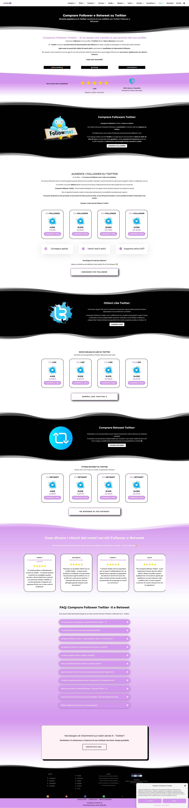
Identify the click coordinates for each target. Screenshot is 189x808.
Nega (174, 801)
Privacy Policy (165, 805)
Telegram (120, 3)
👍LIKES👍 (94, 67)
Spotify (110, 3)
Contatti (178, 3)
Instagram (71, 3)
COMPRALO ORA (52, 234)
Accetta (150, 801)
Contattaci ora (94, 747)
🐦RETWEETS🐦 (132, 67)
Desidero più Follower (94, 272)
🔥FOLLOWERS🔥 (57, 67)
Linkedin (139, 3)
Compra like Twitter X (94, 397)
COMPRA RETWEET (116, 445)
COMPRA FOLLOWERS (117, 146)
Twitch (130, 3)
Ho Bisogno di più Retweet (94, 511)
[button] (185, 786)
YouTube (101, 3)
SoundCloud (150, 3)
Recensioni (170, 3)
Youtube (52, 781)
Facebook (90, 3)
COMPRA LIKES (117, 324)
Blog (78, 788)
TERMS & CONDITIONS (105, 799)
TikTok (81, 3)
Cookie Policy (157, 805)
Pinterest (80, 778)
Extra (160, 3)
